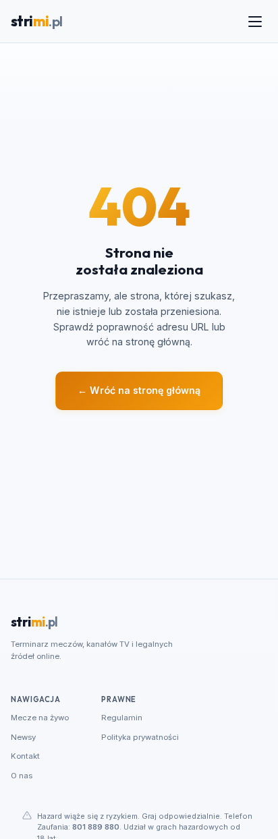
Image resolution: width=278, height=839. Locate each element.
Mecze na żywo (40, 717)
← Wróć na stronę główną (139, 390)
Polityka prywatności (140, 737)
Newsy (23, 737)
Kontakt (25, 756)
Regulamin (121, 717)
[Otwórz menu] (255, 21)
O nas (21, 775)
